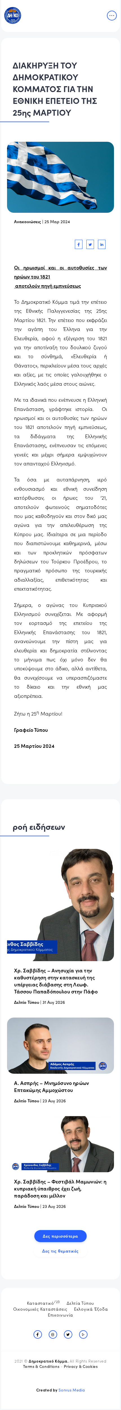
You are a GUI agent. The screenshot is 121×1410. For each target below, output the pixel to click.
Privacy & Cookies (81, 1366)
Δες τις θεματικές (60, 1251)
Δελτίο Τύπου (26, 1002)
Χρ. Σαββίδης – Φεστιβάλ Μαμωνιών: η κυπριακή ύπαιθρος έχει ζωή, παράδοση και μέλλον (60, 1188)
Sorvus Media (72, 1390)
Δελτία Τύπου (80, 1303)
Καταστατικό (43, 1302)
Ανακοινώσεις (27, 221)
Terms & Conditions (41, 1366)
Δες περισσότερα (60, 1236)
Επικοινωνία (60, 1315)
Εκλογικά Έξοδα (91, 1309)
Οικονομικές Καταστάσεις (40, 1309)
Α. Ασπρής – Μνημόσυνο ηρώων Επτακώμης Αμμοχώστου (51, 1086)
